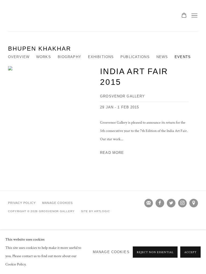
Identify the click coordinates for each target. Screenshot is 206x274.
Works (43, 57)
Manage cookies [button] (57, 202)
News (162, 57)
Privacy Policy (22, 202)
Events (183, 57)
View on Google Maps (193, 203)
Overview (19, 57)
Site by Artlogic (95, 211)
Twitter (171, 203)
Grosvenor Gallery (29, 15)
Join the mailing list (148, 203)
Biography (69, 57)
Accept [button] (190, 252)
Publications (135, 57)
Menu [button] (194, 16)
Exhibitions (101, 57)
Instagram (182, 203)
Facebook (160, 203)
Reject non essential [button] (155, 252)
